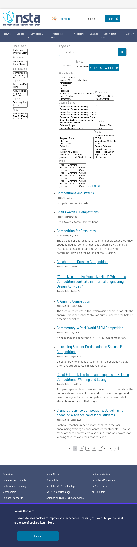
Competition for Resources (76, 230)
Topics (16, 80)
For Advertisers (99, 486)
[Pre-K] (77, 88)
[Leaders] (77, 85)
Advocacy (130, 33)
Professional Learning (56, 35)
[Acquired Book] (20, 91)
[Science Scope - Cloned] (78, 128)
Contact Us (52, 480)
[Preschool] (77, 91)
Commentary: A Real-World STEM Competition (90, 327)
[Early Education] (20, 50)
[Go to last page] (116, 448)
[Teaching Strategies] (20, 102)
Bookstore (21, 33)
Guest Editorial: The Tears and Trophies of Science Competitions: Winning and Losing (93, 377)
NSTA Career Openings (58, 492)
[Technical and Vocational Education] (77, 93)
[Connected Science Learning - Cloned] (78, 112)
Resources (7, 33)
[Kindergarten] (77, 83)
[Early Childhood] (77, 96)
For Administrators (100, 474)
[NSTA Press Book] (20, 61)
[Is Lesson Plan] (20, 84)
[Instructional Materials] (111, 141)
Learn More (47, 522)
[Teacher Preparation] (111, 152)
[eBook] (76, 149)
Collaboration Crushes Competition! (82, 261)
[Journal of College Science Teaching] (78, 120)
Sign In (91, 19)
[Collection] (76, 146)
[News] (20, 87)
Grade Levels (19, 46)
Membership (79, 33)
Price (15, 109)
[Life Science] (111, 157)
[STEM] (20, 105)
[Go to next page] (110, 448)
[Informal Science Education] (20, 53)
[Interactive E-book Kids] (76, 154)
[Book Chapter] (20, 64)
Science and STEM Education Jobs (65, 498)
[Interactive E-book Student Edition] (76, 157)
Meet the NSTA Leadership (60, 486)
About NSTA (52, 474)
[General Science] (111, 146)
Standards (94, 33)
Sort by (79, 61)
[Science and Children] (78, 122)
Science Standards (13, 498)
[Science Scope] (78, 125)
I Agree (38, 536)
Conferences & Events (35, 35)
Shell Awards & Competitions (78, 212)
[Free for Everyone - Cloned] (20, 116)
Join (111, 19)
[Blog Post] (20, 93)
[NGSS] (111, 143)
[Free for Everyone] (20, 113)
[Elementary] (77, 99)
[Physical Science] (111, 154)
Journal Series (20, 69)
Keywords (64, 46)
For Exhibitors (98, 492)
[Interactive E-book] (76, 152)
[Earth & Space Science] (111, 149)
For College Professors (103, 480)
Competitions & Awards (109, 35)
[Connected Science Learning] (20, 73)
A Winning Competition (73, 301)
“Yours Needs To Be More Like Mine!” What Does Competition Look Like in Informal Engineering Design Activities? (91, 281)
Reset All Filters (95, 186)
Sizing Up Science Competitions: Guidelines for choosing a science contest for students (91, 413)
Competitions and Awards (75, 193)
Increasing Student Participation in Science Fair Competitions (91, 349)
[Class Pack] (76, 143)
